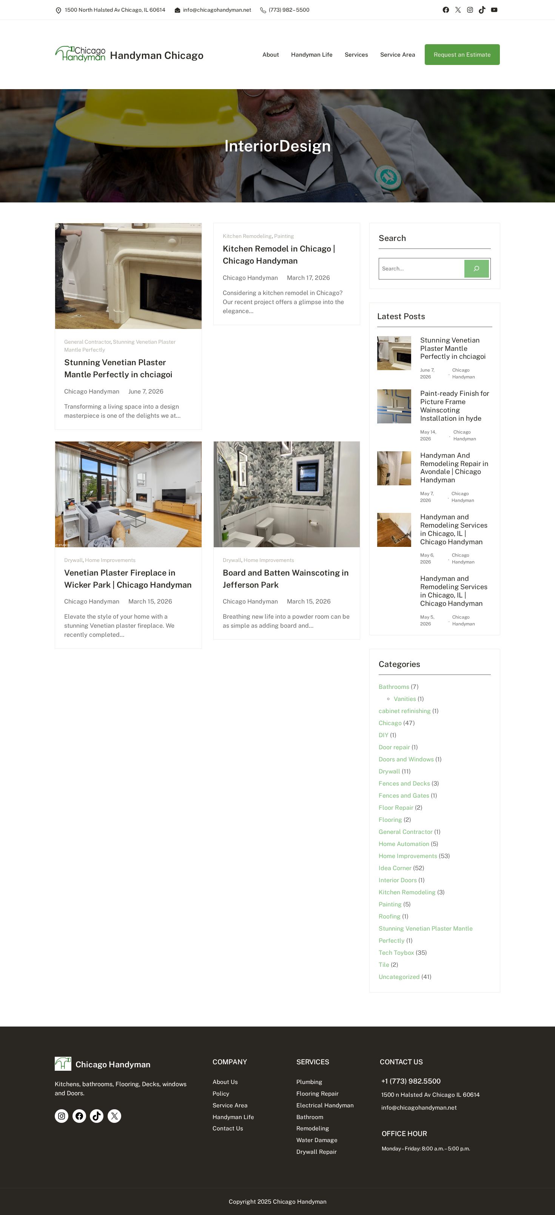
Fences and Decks (404, 783)
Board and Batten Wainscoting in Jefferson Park (286, 579)
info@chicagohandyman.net (419, 1107)
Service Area (230, 1105)
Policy (221, 1093)
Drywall (73, 560)
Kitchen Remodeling (247, 236)
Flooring (390, 819)
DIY (383, 735)
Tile (384, 964)
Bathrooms (394, 686)
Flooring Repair (317, 1093)
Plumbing (309, 1081)
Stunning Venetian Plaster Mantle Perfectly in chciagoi (118, 368)
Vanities (405, 698)
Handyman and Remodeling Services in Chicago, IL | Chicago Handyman (453, 529)
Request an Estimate (462, 54)
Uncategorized (399, 976)
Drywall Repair (316, 1151)
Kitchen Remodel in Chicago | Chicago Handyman (279, 255)
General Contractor (87, 342)
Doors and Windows (406, 759)
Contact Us (228, 1128)
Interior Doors (398, 880)
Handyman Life (233, 1116)
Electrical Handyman (325, 1105)
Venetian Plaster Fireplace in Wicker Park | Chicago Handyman (128, 579)
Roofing (390, 916)
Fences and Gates (404, 795)
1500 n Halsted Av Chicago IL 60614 (430, 1094)
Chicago (390, 723)
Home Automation (404, 844)
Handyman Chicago (157, 55)
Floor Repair (396, 807)
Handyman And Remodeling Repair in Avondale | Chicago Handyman (454, 467)
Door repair (394, 747)
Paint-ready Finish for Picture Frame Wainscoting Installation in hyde (454, 405)
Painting (284, 236)
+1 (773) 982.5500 (411, 1081)
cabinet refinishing (405, 711)
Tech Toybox (396, 952)
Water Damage (317, 1139)
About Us (225, 1081)
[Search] (476, 269)
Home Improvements (110, 560)
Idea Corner (395, 868)
